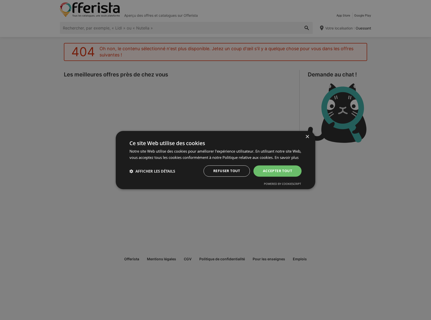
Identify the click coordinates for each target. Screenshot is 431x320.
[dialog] (215, 160)
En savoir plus (287, 157)
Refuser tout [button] (226, 171)
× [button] (307, 137)
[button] (152, 171)
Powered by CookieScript (282, 184)
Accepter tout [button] (277, 171)
